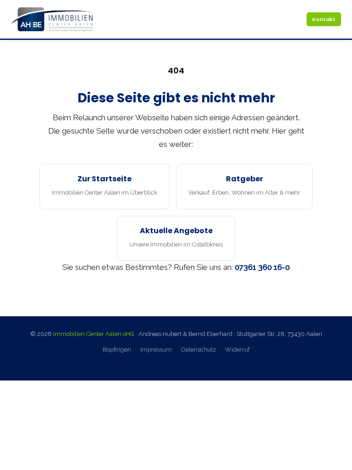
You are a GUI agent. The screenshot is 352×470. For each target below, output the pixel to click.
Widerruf (237, 349)
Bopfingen (117, 349)
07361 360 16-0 (262, 267)
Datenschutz (198, 349)
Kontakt (324, 19)
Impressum (156, 349)
